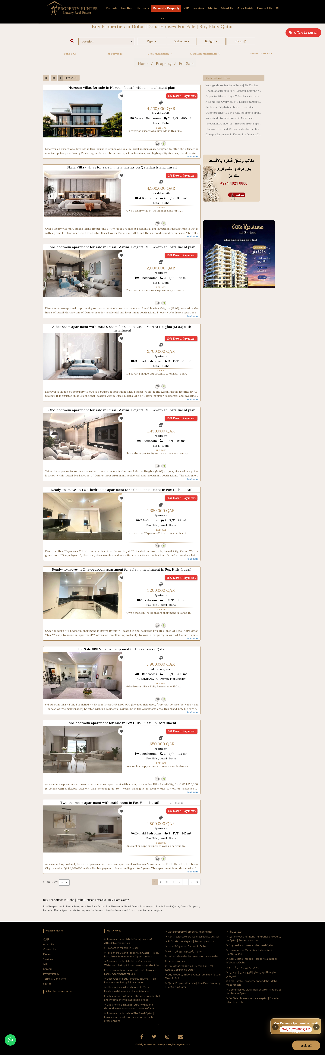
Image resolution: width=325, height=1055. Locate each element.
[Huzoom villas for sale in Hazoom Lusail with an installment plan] (82, 113)
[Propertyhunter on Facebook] (142, 1037)
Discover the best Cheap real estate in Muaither (234, 129)
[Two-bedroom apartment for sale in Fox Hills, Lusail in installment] (82, 749)
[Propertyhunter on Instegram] (167, 1037)
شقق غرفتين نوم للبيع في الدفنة (185, 951)
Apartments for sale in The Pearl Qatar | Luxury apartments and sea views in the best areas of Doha (130, 1017)
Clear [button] (239, 41)
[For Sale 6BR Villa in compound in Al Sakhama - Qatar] (82, 675)
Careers (47, 968)
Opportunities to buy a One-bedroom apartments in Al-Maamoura (234, 112)
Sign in (47, 983)
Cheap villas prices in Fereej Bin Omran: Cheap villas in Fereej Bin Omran (234, 134)
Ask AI (306, 1045)
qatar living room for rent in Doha (187, 946)
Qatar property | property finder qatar (190, 931)
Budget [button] (210, 41)
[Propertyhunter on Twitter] (154, 1037)
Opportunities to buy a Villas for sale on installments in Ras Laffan (234, 96)
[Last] (197, 882)
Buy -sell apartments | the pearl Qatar (251, 945)
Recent (47, 954)
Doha (70, 53)
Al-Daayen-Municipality (205, 53)
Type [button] (150, 41)
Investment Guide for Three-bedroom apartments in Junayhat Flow (234, 123)
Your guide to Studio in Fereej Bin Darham (232, 85)
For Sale (111, 8)
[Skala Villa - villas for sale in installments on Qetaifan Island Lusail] (82, 193)
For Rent (127, 8)
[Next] (191, 882)
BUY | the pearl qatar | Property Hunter (191, 941)
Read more (192, 156)
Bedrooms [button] (180, 41)
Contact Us (50, 949)
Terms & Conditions (55, 978)
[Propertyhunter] (181, 1037)
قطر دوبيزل (235, 931)
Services (198, 8)
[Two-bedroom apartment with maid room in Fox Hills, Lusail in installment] (82, 828)
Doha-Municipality (160, 53)
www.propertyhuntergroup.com (174, 1044)
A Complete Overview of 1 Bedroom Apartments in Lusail (234, 101)
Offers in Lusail (304, 32)
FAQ (45, 964)
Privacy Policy (51, 973)
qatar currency (176, 960)
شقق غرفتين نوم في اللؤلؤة (244, 967)
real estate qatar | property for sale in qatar (193, 956)
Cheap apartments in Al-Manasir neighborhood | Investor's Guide (234, 90)
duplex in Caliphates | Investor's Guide (230, 107)
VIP (186, 8)
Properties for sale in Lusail (122, 947)
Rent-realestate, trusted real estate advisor (193, 936)
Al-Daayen (115, 53)
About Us (48, 944)
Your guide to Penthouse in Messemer (230, 118)
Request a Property (166, 8)
